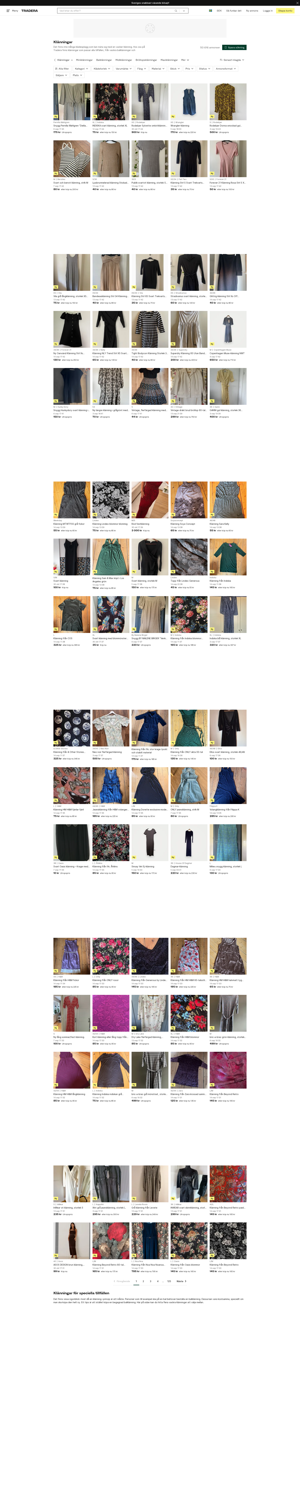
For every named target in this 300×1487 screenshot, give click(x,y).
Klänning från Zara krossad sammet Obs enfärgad (189, 1094)
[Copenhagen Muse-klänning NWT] (228, 329)
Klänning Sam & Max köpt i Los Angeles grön (108, 580)
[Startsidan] (29, 10)
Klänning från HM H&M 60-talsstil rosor (188, 980)
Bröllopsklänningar (146, 60)
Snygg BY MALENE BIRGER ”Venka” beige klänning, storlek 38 (150, 638)
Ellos (220, 749)
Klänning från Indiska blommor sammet (186, 638)
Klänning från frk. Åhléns (105, 866)
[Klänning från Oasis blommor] (189, 1240)
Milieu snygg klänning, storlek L (226, 866)
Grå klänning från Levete (144, 1207)
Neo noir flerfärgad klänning (107, 752)
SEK (219, 10)
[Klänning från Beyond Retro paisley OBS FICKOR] (228, 1183)
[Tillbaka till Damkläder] (54, 60)
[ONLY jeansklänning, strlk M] (189, 785)
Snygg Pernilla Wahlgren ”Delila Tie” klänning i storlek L (69, 125)
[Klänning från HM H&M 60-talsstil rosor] (189, 956)
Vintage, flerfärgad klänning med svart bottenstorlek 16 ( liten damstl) (149, 410)
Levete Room (141, 1204)
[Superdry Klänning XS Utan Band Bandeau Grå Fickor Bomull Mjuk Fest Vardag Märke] (189, 329)
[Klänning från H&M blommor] (189, 1013)
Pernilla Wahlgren (61, 122)
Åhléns (99, 863)
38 (54, 863)
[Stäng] (297, 3)
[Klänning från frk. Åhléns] (110, 842)
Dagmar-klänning (179, 866)
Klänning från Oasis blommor (185, 1264)
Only (177, 749)
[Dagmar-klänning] (189, 842)
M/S (133, 520)
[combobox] (118, 10)
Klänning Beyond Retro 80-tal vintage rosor (108, 1264)
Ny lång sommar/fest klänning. (69, 1037)
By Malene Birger (140, 635)
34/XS (95, 749)
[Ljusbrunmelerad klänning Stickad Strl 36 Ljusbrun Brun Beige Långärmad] (110, 158)
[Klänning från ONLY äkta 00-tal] (189, 728)
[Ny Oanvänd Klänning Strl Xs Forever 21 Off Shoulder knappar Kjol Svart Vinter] (71, 329)
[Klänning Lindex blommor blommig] (110, 500)
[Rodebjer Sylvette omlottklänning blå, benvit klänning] (150, 101)
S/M (55, 577)
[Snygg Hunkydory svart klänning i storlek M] (71, 386)
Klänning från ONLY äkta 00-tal (187, 752)
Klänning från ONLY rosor (105, 980)
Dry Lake (140, 1034)
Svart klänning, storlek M (144, 580)
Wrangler (179, 122)
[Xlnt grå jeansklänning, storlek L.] (110, 1183)
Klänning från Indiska (220, 580)
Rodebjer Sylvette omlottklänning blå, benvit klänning (149, 125)
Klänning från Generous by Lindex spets (149, 980)
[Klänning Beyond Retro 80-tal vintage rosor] (110, 1240)
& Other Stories (60, 749)
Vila (60, 293)
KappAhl (100, 1204)
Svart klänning (60, 580)
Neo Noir (104, 749)
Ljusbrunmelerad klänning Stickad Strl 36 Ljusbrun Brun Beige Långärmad (109, 182)
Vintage (178, 407)
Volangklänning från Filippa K (224, 809)
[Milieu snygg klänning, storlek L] (228, 842)
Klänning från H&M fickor (66, 980)
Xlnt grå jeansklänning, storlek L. (109, 1207)
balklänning (130, 1302)
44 (54, 977)
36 (211, 407)
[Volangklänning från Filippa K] (228, 785)
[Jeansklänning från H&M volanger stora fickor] (110, 785)
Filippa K (214, 806)
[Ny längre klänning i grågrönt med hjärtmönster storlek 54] (110, 386)
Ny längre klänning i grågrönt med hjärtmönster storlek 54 (110, 410)
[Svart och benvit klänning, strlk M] (71, 158)
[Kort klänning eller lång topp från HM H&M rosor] (110, 1013)
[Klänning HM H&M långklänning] (71, 1070)
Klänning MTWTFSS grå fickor (69, 524)
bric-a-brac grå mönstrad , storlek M (149, 1094)
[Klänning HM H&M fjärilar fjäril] (71, 785)
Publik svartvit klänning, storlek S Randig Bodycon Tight (149, 182)
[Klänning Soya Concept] (189, 500)
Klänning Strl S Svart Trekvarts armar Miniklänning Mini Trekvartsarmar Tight (186, 182)
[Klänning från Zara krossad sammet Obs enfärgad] (189, 1070)
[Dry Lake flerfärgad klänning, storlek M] (150, 1013)
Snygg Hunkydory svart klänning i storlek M (70, 410)
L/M (133, 806)
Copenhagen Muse (222, 350)
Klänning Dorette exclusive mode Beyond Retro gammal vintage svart (149, 809)
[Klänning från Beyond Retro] (228, 1070)
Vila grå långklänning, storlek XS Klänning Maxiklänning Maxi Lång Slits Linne (70, 296)
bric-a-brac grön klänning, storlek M (227, 1037)
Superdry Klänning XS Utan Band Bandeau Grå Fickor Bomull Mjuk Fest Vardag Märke (188, 353)
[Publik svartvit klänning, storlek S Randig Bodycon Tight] (150, 158)
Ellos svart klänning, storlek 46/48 (227, 752)
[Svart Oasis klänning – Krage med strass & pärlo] (71, 842)
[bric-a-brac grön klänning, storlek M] (228, 1013)
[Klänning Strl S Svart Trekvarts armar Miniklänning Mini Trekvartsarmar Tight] (189, 158)
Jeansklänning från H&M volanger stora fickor (109, 809)
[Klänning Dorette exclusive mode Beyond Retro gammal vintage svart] (150, 785)
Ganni (217, 407)
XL (93, 122)
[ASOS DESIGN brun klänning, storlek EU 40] (71, 1240)
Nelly (102, 350)
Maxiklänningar (169, 60)
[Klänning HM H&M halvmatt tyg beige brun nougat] (228, 956)
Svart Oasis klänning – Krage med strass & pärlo (70, 866)
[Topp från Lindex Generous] (189, 557)
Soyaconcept (177, 520)
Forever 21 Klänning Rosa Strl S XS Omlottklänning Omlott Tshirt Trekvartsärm (228, 182)
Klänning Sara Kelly (219, 524)
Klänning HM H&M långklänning (69, 1094)
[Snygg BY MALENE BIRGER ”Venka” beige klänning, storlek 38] (150, 614)
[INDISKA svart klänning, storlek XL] (110, 101)
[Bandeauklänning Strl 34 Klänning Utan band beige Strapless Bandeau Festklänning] (110, 272)
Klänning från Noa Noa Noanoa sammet (148, 1264)
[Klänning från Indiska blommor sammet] (189, 614)
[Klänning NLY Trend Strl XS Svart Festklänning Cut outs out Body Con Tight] (110, 329)
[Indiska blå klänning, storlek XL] (228, 614)
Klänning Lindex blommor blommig (110, 524)
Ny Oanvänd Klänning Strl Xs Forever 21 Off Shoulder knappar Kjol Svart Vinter (70, 353)
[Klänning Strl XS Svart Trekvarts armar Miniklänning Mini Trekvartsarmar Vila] (150, 272)
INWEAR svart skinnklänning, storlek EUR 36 (189, 1207)
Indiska (100, 122)
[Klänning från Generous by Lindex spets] (150, 956)
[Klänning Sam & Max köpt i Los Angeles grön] (110, 557)
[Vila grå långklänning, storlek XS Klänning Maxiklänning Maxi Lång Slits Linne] (71, 272)
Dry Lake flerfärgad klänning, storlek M (147, 1037)
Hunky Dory (63, 407)
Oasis (61, 863)
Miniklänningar (84, 60)
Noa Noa (139, 1261)
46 (172, 977)
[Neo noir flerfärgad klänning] (110, 728)
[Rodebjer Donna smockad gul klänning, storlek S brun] (228, 101)
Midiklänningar (123, 60)
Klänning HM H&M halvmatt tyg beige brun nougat (226, 980)
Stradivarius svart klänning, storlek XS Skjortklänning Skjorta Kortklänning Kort (188, 296)
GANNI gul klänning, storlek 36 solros (225, 410)
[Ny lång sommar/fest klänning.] (71, 1013)
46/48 (212, 520)
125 (169, 1281)
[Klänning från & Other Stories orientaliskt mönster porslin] (71, 728)
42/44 (95, 1034)
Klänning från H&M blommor (185, 1037)
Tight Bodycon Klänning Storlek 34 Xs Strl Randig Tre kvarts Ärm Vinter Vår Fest (150, 353)
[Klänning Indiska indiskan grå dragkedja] (110, 1070)
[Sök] (175, 10)
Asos (60, 1261)
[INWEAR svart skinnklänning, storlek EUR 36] (189, 1183)
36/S (134, 179)
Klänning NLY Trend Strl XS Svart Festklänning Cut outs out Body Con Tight (109, 353)
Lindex (95, 520)
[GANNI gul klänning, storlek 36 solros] (228, 386)
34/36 (212, 293)
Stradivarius (181, 293)
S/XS (212, 179)
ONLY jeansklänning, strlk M (185, 809)
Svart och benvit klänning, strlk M (70, 182)
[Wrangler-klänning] (189, 101)
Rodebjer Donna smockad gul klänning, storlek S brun (225, 125)
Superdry (183, 350)
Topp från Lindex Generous (185, 580)
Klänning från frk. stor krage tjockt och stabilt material (149, 751)
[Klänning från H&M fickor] (71, 956)
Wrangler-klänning (180, 125)
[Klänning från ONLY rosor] (110, 956)
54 (93, 407)
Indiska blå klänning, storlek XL (225, 638)
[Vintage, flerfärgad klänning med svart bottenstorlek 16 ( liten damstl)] (150, 386)
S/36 (94, 179)
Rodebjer (140, 122)
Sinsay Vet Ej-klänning (143, 866)
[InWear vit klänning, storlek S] (71, 1183)
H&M (59, 806)
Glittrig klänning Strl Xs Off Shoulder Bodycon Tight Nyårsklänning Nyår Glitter (224, 296)
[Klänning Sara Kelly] (228, 500)
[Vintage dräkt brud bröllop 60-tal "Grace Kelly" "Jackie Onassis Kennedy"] (189, 386)
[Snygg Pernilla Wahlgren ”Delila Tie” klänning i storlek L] (71, 101)
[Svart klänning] (71, 557)
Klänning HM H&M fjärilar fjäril (68, 809)
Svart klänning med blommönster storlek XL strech (109, 638)
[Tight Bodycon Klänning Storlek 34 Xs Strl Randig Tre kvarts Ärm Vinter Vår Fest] (150, 329)
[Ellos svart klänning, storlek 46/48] (228, 728)
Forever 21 (221, 179)
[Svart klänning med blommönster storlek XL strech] (110, 614)
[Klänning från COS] (71, 614)
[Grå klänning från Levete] (150, 1183)
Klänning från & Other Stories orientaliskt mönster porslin (68, 752)
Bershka (61, 179)
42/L (212, 1204)
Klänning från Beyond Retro (224, 1094)
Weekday (57, 520)
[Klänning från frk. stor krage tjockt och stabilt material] (150, 728)
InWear (60, 1204)
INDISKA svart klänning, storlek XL (109, 125)
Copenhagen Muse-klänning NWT (227, 353)
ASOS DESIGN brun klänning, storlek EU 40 (68, 1264)
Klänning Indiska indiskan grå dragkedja (107, 1094)
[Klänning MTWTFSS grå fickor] (71, 500)
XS (133, 122)
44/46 (95, 806)
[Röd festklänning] (150, 500)
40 (54, 1261)
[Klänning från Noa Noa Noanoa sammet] (150, 1240)
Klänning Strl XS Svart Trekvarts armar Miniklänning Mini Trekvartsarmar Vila (148, 296)
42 (172, 407)
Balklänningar (104, 60)
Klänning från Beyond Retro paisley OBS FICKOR (228, 1207)
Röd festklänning (140, 524)
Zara (180, 1091)
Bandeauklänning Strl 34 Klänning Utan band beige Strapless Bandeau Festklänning (109, 296)
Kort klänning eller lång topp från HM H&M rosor (109, 1037)
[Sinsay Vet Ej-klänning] (150, 842)
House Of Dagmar (183, 863)
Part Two (183, 179)
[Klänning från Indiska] (228, 557)
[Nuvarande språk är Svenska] (210, 10)
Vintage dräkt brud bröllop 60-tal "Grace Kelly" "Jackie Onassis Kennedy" (188, 410)
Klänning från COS (62, 638)
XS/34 (173, 179)
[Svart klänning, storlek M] (150, 557)
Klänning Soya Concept (183, 524)
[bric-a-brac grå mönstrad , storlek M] (150, 1070)
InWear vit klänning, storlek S (68, 1207)
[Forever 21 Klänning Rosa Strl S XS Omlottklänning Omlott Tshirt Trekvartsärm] (228, 158)
